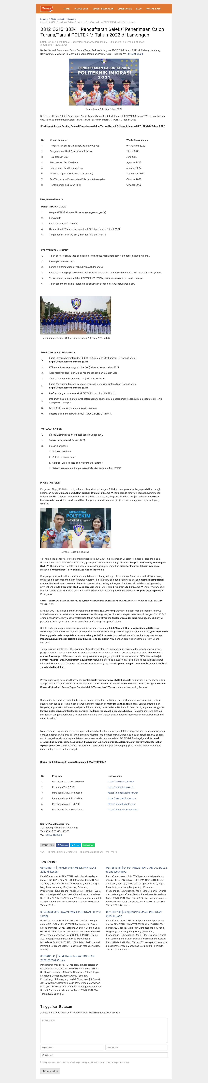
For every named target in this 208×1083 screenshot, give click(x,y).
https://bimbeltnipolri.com (121, 804)
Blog (139, 9)
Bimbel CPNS (81, 9)
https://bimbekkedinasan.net (123, 792)
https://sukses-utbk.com (121, 781)
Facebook (63, 845)
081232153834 (135, 53)
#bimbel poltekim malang (62, 852)
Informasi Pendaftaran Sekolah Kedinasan (97, 42)
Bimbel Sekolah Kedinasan (62, 19)
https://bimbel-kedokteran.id (123, 809)
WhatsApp (89, 845)
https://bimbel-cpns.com (121, 787)
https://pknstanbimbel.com (122, 798)
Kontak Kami (153, 9)
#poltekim (111, 852)
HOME (67, 9)
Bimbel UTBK (125, 9)
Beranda (44, 19)
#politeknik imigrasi (91, 852)
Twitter (76, 845)
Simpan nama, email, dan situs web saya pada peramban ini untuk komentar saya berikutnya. (86, 1062)
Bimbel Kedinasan (103, 9)
